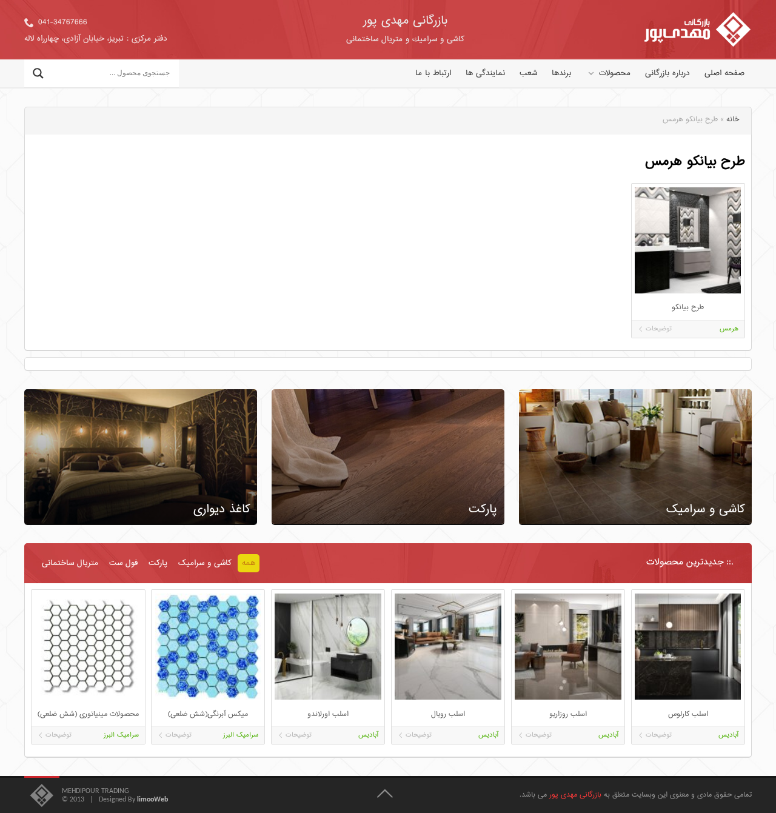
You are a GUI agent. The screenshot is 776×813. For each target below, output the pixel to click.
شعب (528, 73)
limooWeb (152, 799)
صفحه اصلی (724, 73)
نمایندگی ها (485, 73)
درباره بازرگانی (667, 73)
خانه (732, 119)
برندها (561, 73)
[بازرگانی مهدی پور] (697, 30)
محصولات (614, 73)
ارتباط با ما (433, 73)
